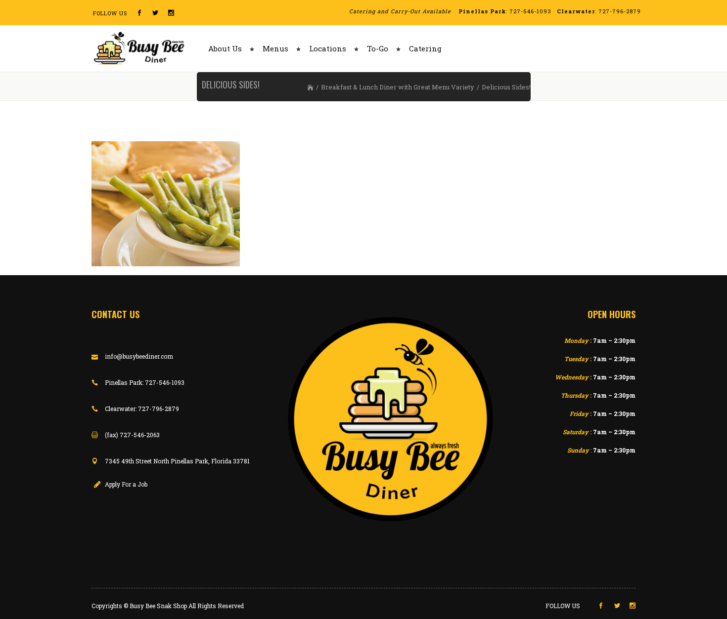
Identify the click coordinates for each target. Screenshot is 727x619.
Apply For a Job (126, 484)
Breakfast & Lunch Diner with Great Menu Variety (397, 87)
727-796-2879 (619, 11)
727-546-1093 (530, 11)
